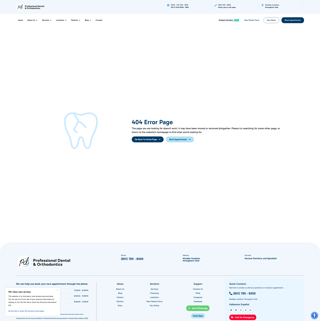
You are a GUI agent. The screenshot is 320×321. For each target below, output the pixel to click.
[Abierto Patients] (79, 20)
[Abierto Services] (51, 20)
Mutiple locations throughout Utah (191, 259)
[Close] (57, 289)
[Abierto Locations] (66, 20)
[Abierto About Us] (37, 20)
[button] (198, 315)
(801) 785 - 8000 (132, 259)
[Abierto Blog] (90, 20)
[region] (32, 302)
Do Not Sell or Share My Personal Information (26, 311)
